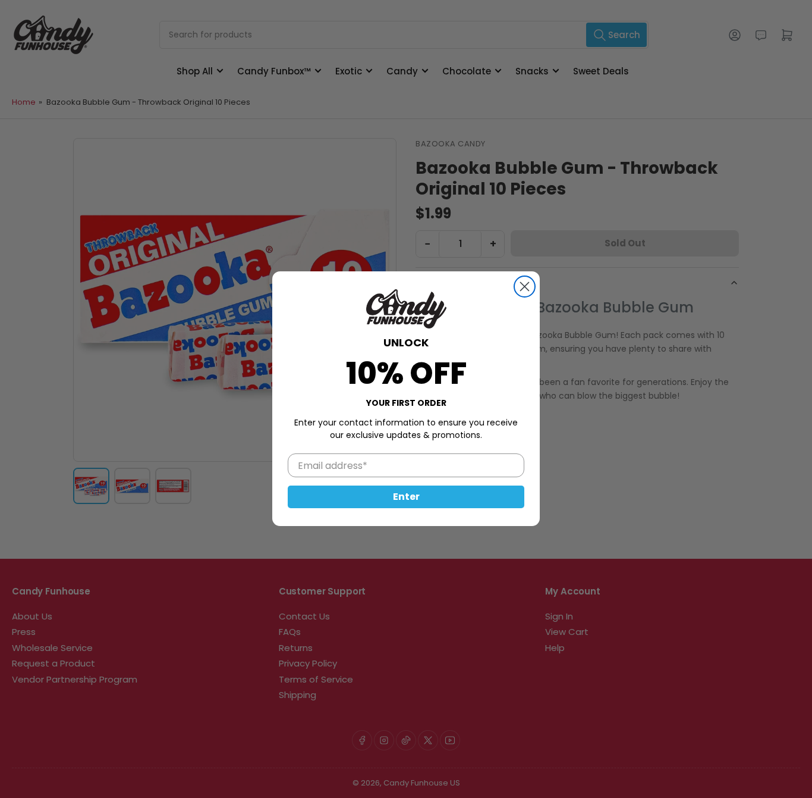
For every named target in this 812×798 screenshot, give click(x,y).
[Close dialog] (524, 286)
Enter (406, 497)
